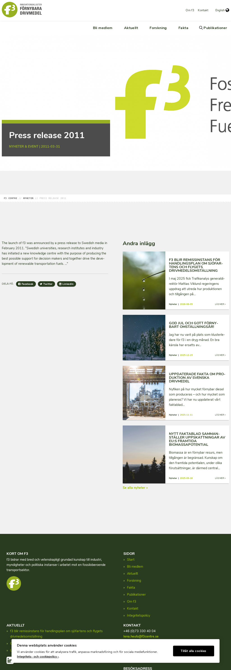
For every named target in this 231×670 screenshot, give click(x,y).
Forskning (158, 27)
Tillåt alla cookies (193, 651)
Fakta (183, 27)
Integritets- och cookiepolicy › (38, 656)
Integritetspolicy (138, 615)
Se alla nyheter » (135, 487)
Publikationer (215, 27)
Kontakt (203, 10)
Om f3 (190, 10)
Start (130, 559)
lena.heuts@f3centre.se (141, 636)
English (220, 10)
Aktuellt (131, 27)
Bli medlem (103, 27)
